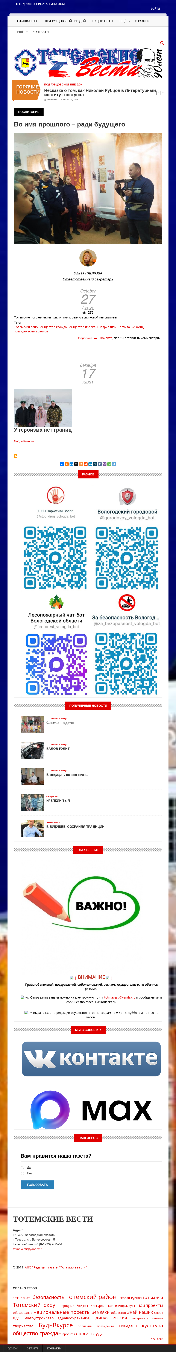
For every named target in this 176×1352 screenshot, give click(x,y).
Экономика (53, 822)
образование (22, 1313)
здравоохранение (73, 1317)
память (157, 1318)
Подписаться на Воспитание (15, 456)
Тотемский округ (35, 1304)
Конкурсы (98, 1306)
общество (76, 327)
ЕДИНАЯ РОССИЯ (110, 1317)
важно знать (22, 1298)
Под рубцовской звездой (65, 21)
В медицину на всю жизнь (67, 774)
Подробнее (87, 338)
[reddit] (86, 464)
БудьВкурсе (56, 1325)
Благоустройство (39, 1317)
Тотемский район (26, 327)
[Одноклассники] (67, 464)
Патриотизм (108, 327)
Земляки (101, 1312)
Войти (155, 9)
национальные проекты (62, 1312)
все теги (157, 1339)
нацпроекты (150, 1305)
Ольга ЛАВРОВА (88, 273)
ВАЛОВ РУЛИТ (58, 748)
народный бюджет (74, 1306)
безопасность (48, 1297)
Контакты (41, 31)
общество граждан (54, 327)
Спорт (158, 1313)
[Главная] (88, 63)
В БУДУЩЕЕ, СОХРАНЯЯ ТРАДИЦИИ (75, 826)
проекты (91, 327)
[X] (76, 464)
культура (152, 1325)
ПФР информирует (121, 1306)
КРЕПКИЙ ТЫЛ (58, 800)
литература (139, 1318)
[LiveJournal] (95, 464)
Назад (158, 93)
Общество (52, 796)
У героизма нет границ (43, 429)
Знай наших (140, 1312)
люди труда (90, 1333)
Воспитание (126, 327)
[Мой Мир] (71, 464)
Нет (29, 1173)
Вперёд (163, 93)
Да (29, 1167)
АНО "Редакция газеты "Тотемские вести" (56, 1267)
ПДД (16, 1318)
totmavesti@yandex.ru (119, 997)
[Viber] (104, 464)
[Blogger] (81, 464)
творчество (23, 1325)
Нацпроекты (102, 21)
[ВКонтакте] (62, 464)
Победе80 (128, 1325)
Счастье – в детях (60, 722)
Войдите (106, 338)
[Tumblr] (100, 464)
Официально (27, 21)
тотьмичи (153, 1297)
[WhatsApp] (109, 464)
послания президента (96, 1326)
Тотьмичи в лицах (57, 718)
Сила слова (56, 90)
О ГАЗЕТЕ (142, 21)
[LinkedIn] (90, 464)
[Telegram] (114, 464)
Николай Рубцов (129, 1298)
